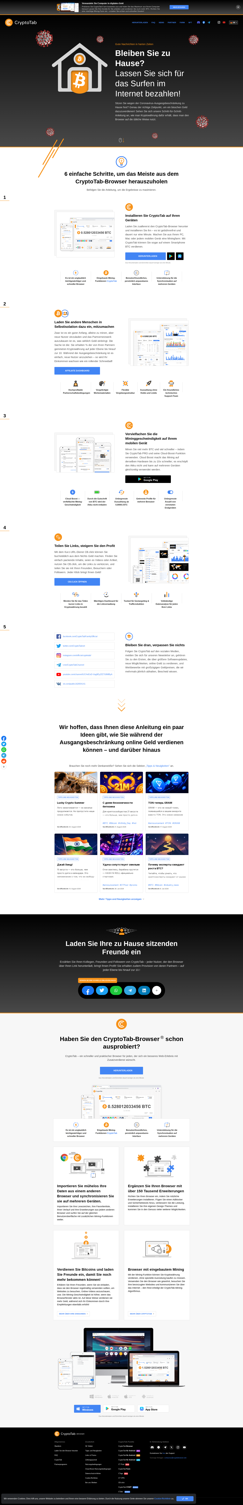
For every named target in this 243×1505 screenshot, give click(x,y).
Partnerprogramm (60, 1464)
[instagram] (219, 22)
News (161, 22)
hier (164, 1453)
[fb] (203, 22)
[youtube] (224, 22)
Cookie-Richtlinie (162, 1499)
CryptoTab (112, 281)
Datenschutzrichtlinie (93, 1473)
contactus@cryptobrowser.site (175, 1458)
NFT (190, 22)
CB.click (121, 1483)
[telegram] (209, 22)
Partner (172, 22)
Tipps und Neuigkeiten (93, 1451)
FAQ (153, 22)
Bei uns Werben (91, 1483)
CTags (120, 1473)
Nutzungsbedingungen (93, 1464)
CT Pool (121, 1464)
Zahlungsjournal (91, 1460)
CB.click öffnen (77, 582)
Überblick (57, 1446)
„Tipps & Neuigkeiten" (158, 765)
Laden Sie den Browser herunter (66, 1451)
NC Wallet (89, 1446)
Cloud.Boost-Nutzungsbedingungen (98, 1469)
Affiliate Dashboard (77, 371)
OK (186, 1499)
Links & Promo (90, 1455)
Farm (182, 22)
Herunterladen (140, 22)
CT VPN (121, 1478)
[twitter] (214, 22)
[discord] (198, 22)
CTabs (121, 1492)
